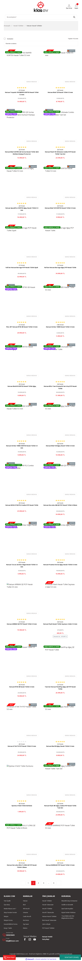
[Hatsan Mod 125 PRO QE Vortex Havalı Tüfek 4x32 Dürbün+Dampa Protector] (22, 126)
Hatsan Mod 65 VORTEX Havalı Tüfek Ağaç (22, 386)
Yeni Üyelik (7, 901)
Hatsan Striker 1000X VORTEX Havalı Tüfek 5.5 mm (21, 447)
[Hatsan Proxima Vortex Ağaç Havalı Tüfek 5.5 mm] (60, 539)
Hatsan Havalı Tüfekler (34, 26)
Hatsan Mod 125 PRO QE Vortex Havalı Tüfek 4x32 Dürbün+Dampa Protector (22, 153)
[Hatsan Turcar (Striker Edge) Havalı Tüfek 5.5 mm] (22, 539)
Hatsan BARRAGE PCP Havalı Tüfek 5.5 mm (60, 865)
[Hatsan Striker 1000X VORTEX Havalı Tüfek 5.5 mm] (22, 420)
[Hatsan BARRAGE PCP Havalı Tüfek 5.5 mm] (60, 839)
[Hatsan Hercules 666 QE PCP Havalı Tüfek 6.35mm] (60, 479)
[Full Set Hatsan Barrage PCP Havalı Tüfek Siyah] (22, 242)
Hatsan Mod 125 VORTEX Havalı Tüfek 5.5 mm (60, 208)
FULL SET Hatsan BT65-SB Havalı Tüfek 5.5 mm (21, 327)
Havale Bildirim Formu (10, 924)
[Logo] (41, 6)
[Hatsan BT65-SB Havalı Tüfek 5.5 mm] (22, 661)
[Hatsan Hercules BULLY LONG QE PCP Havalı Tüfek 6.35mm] (22, 839)
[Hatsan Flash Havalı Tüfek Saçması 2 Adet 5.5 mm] (60, 598)
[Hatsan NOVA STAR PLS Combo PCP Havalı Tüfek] (22, 479)
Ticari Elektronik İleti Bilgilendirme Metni (68, 917)
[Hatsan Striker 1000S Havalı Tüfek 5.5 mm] (60, 301)
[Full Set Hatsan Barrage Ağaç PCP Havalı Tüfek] (60, 242)
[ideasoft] (29, 959)
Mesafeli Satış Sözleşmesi (69, 901)
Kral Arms (26, 920)
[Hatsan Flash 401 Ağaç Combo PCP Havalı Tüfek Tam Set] (60, 780)
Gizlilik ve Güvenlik (67, 905)
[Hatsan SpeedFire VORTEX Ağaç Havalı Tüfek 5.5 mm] (22, 182)
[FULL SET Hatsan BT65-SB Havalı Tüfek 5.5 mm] (22, 301)
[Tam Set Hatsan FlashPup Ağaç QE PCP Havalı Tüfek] (60, 661)
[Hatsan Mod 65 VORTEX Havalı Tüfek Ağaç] (22, 360)
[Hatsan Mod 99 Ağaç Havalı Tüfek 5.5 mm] (60, 720)
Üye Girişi (7, 905)
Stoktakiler (10, 39)
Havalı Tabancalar (47, 905)
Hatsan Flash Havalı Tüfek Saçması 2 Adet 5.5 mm (60, 624)
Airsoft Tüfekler (47, 909)
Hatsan (25, 901)
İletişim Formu (8, 920)
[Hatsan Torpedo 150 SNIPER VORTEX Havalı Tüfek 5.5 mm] (22, 66)
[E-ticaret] (40, 959)
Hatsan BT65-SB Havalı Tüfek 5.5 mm (21, 687)
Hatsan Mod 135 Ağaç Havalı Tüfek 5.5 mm (60, 446)
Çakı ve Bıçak (46, 924)
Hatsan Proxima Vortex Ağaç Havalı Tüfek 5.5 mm (60, 565)
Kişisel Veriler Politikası (68, 912)
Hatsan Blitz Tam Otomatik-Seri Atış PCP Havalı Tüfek (60, 387)
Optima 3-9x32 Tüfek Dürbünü (22, 806)
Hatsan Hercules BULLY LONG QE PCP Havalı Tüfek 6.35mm (22, 866)
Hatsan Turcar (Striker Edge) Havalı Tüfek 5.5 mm (21, 566)
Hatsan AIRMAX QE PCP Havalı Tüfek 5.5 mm (22, 624)
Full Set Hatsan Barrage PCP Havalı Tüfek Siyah (22, 267)
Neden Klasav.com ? (10, 909)
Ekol (24, 905)
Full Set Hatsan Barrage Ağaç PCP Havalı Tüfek (60, 267)
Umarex (25, 912)
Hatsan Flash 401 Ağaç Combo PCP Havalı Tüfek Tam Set (60, 807)
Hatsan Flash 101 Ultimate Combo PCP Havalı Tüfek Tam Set (60, 153)
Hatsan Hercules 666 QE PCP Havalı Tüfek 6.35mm (60, 505)
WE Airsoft (26, 909)
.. (48, 883)
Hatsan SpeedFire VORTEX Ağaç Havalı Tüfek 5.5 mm (21, 209)
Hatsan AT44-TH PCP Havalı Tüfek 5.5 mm (22, 746)
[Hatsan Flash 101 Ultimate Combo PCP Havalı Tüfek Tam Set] (60, 126)
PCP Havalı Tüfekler (48, 928)
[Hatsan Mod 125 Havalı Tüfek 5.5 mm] (60, 66)
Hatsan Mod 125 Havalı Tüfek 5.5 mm (60, 92)
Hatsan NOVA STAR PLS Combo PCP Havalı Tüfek (21, 505)
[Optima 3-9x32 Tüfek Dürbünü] (22, 780)
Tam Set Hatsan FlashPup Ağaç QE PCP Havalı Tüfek (60, 688)
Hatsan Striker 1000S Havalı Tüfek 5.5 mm (60, 327)
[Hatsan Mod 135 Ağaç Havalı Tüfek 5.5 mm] (60, 420)
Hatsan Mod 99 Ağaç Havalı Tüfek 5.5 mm (60, 746)
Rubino (25, 928)
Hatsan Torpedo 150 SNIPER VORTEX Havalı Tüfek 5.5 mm (22, 93)
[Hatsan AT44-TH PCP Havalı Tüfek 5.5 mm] (22, 720)
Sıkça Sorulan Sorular (10, 912)
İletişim (6, 916)
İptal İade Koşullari (67, 909)
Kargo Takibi (8, 928)
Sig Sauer (26, 924)
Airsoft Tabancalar (48, 912)
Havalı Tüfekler (47, 901)
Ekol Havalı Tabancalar (49, 920)
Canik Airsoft (27, 916)
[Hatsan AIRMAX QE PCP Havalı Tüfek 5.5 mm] (22, 598)
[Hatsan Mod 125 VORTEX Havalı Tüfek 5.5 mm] (60, 182)
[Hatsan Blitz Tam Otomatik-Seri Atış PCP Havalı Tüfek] (60, 360)
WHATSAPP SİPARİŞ (72, 957)
